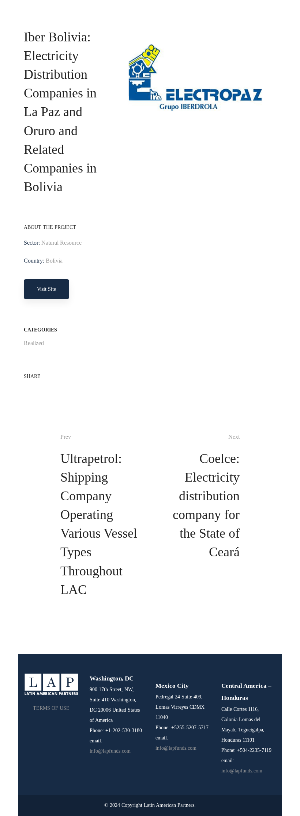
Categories (40, 330)
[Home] (51, 684)
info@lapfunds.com (110, 751)
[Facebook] (26, 390)
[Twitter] (38, 390)
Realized (34, 343)
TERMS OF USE (51, 708)
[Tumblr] (61, 390)
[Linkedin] (49, 390)
